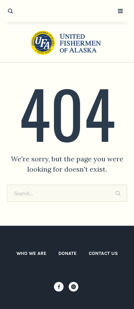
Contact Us (103, 253)
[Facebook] (59, 287)
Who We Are (31, 253)
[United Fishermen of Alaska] (67, 43)
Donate (67, 253)
